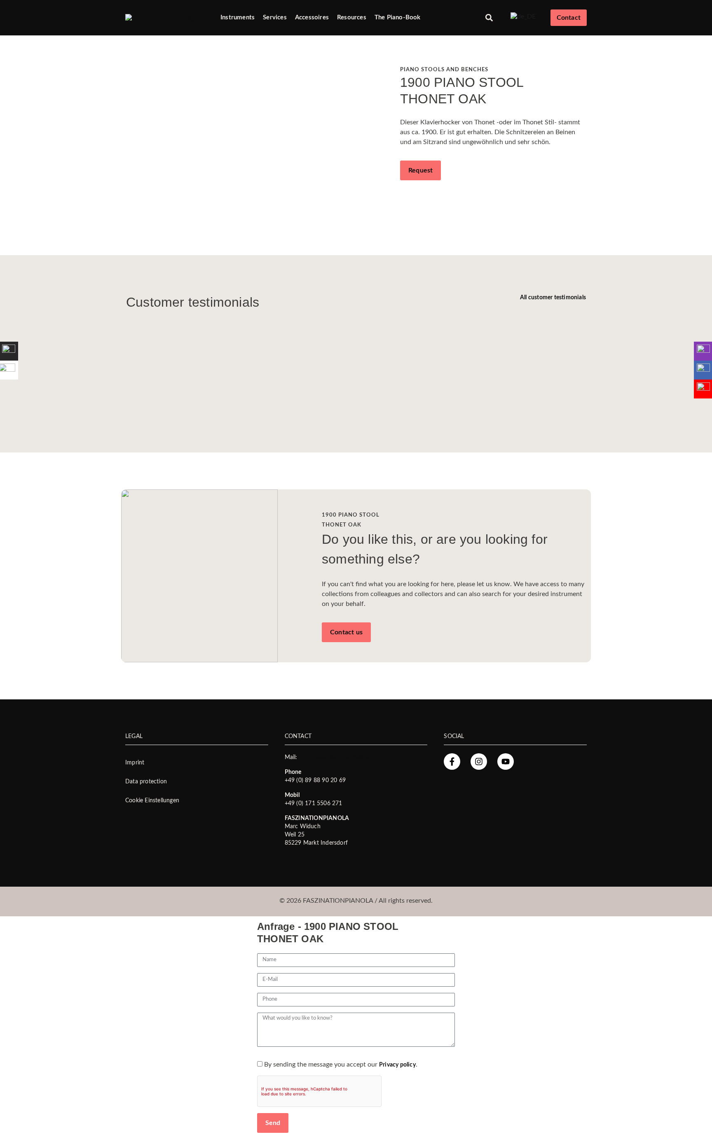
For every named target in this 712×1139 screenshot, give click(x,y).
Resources (351, 17)
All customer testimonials (553, 297)
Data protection (146, 782)
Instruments (237, 17)
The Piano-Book (398, 17)
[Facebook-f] (452, 761)
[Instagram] (479, 761)
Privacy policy (397, 1065)
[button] (489, 18)
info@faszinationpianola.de (334, 757)
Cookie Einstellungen (152, 801)
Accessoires (312, 17)
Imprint (134, 763)
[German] (523, 16)
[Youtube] (505, 761)
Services (275, 17)
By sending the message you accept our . (340, 1064)
